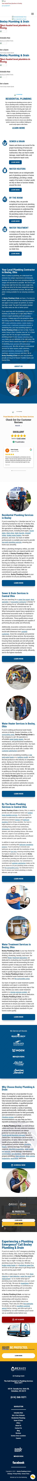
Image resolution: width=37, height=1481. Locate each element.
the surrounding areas (12, 868)
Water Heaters (17, 168)
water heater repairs (16, 739)
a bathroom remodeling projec (20, 325)
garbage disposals (14, 353)
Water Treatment (19, 227)
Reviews (18, 1433)
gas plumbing (16, 1154)
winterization (6, 1154)
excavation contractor (18, 602)
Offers (18, 1423)
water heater (27, 323)
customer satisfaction (9, 751)
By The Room (16, 197)
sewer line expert (24, 600)
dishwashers (19, 351)
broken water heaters (14, 535)
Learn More (18, 583)
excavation (14, 1158)
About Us (18, 366)
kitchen (17, 820)
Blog (18, 1431)
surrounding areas (8, 735)
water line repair (25, 1276)
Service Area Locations (18, 1436)
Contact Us (18, 1428)
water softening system (13, 323)
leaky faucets (19, 533)
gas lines (14, 851)
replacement (6, 1279)
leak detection (15, 1276)
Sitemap (9, 1473)
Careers (18, 1438)
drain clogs (10, 533)
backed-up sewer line (26, 1265)
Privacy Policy (17, 1473)
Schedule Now (5, 38)
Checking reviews (8, 1117)
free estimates (28, 1304)
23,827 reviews (21, 438)
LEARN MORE (15, 162)
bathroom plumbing (8, 351)
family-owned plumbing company (13, 1135)
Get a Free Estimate (18, 1415)
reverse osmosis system (18, 992)
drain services (14, 344)
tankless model (22, 757)
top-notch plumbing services (12, 542)
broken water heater (9, 1265)
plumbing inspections (16, 1149)
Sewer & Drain (17, 141)
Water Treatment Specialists (17, 958)
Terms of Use (25, 1473)
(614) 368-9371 (6, 6)
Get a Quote (4, 50)
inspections (25, 1283)
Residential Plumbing (18, 98)
